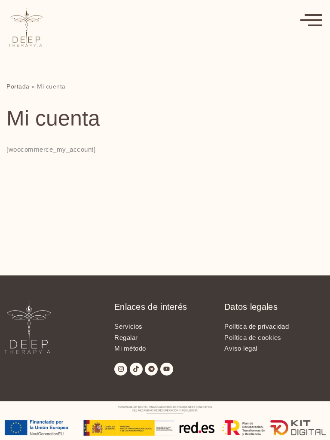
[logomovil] (150, 28)
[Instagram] (120, 369)
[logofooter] (55, 327)
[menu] (311, 19)
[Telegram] (151, 369)
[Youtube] (166, 369)
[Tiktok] (136, 369)
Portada (18, 86)
